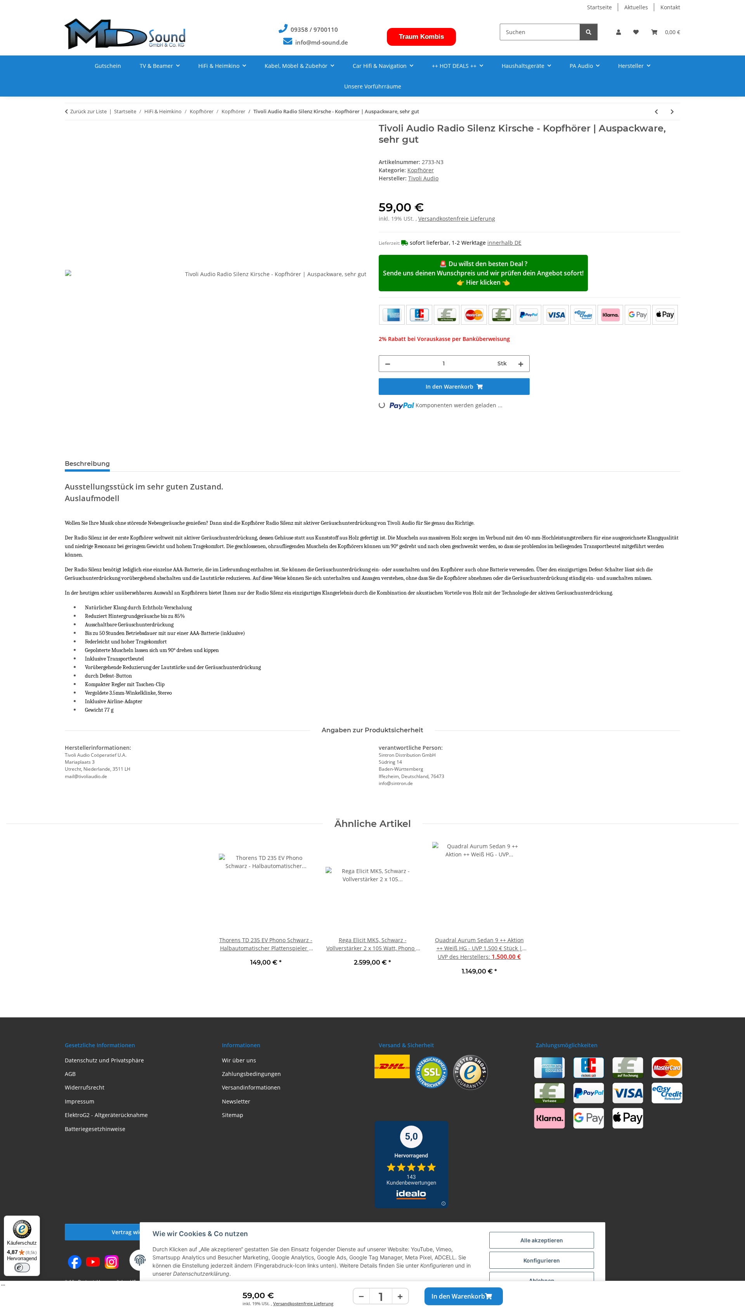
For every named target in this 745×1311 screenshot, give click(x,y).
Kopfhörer (420, 170)
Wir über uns (239, 1060)
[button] (618, 32)
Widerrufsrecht (84, 1087)
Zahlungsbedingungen (251, 1074)
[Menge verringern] (361, 1296)
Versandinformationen (251, 1087)
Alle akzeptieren (541, 1240)
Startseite (599, 7)
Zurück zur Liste (88, 111)
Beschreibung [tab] (87, 463)
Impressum (79, 1101)
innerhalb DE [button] (504, 242)
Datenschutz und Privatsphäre (104, 1060)
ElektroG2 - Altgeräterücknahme (106, 1115)
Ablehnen (541, 1280)
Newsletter (236, 1101)
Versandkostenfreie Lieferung (303, 1303)
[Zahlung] (528, 314)
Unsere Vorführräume (372, 86)
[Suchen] (589, 32)
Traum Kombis (421, 36)
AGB (70, 1074)
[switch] (22, 1267)
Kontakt (670, 7)
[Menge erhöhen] (400, 1296)
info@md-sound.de (321, 42)
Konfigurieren (541, 1260)
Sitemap (232, 1115)
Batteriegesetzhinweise (95, 1129)
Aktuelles (636, 7)
